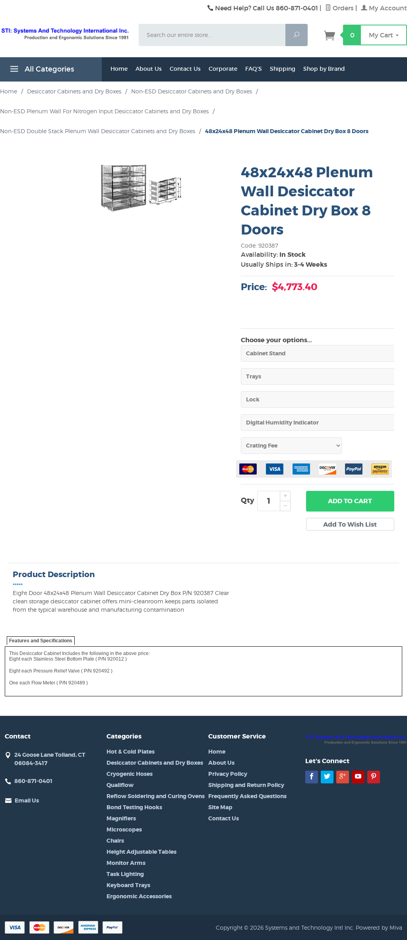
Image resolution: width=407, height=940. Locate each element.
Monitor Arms (126, 862)
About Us (149, 68)
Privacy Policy (227, 773)
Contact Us (185, 68)
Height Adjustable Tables (141, 851)
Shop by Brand (324, 68)
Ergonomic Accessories (139, 896)
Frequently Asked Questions (247, 796)
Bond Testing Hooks (134, 807)
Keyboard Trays (128, 885)
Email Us (27, 800)
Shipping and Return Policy (246, 785)
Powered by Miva (379, 927)
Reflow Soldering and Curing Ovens (156, 796)
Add (350, 501)
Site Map (220, 807)
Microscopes (124, 829)
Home (119, 68)
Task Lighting (125, 874)
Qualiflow (120, 785)
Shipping (282, 68)
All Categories (48, 69)
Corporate (223, 68)
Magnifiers (121, 818)
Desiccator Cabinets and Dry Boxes (155, 762)
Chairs (115, 840)
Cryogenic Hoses (130, 773)
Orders (342, 8)
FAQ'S (253, 68)
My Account (387, 8)
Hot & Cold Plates (131, 751)
